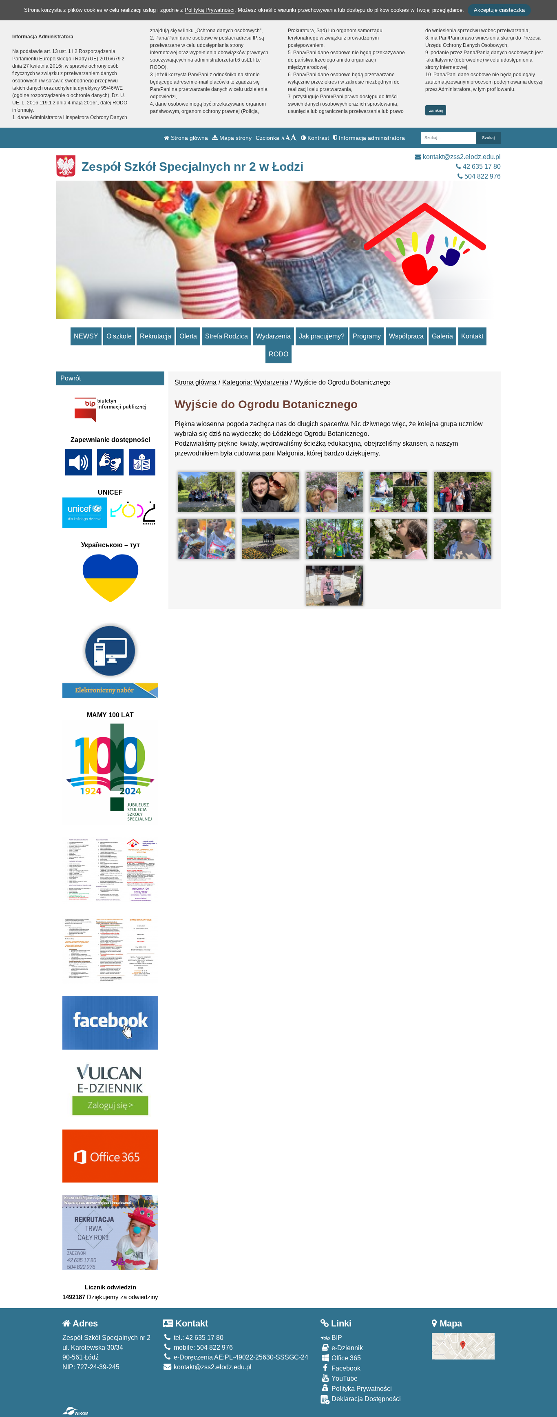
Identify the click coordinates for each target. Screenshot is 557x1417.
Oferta (188, 336)
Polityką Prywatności (209, 10)
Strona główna (188, 138)
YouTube (344, 1378)
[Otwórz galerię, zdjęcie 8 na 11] (334, 539)
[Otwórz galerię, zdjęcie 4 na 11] (398, 492)
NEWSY (86, 336)
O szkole (119, 336)
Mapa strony (235, 138)
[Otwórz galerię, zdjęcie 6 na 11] (206, 539)
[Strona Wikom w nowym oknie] (75, 1411)
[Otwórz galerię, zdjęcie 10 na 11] (462, 539)
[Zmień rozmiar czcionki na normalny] (283, 138)
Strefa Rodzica (226, 336)
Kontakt (472, 336)
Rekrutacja (155, 336)
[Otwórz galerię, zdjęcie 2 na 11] (270, 492)
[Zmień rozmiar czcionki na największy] (293, 138)
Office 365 (345, 1358)
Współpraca (406, 336)
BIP (336, 1337)
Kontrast (317, 138)
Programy (367, 336)
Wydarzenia (273, 336)
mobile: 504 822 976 (202, 1347)
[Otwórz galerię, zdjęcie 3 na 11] (334, 492)
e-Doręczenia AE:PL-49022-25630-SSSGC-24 (240, 1357)
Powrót (70, 378)
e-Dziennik (346, 1347)
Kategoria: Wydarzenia (255, 382)
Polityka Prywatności (361, 1388)
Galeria (442, 336)
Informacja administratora (371, 138)
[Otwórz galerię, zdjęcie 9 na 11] (398, 539)
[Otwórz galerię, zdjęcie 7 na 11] (270, 539)
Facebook (345, 1368)
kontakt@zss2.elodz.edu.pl (461, 156)
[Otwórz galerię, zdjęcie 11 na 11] (334, 586)
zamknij (436, 110)
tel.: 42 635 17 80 (197, 1337)
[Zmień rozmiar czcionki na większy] (287, 138)
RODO (278, 354)
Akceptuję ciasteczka (499, 10)
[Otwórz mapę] (463, 1345)
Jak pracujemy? (322, 336)
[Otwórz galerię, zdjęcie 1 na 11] (206, 492)
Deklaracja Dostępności (365, 1398)
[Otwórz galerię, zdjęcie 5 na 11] (462, 492)
